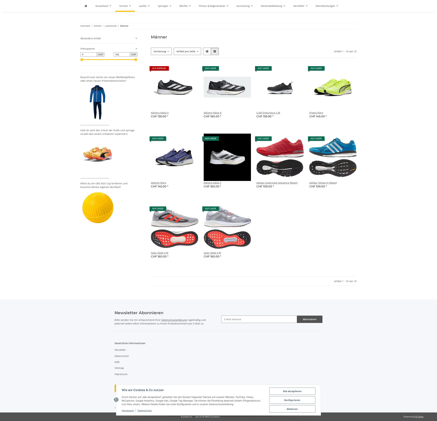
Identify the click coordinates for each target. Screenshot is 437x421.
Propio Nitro (316, 112)
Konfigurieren (292, 400)
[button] (207, 51)
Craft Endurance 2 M (268, 112)
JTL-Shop (419, 416)
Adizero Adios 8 (212, 112)
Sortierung (160, 51)
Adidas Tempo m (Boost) (323, 182)
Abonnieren (309, 319)
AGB (117, 362)
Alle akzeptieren (292, 391)
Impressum (128, 410)
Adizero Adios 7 (212, 182)
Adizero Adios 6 (160, 112)
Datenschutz (145, 410)
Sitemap (119, 368)
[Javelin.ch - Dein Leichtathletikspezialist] (85, 6)
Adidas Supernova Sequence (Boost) (277, 182)
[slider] (82, 59)
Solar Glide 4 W (212, 252)
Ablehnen (292, 409)
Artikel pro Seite (186, 51)
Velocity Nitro (158, 182)
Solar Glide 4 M (159, 252)
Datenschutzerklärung (174, 320)
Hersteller (120, 349)
